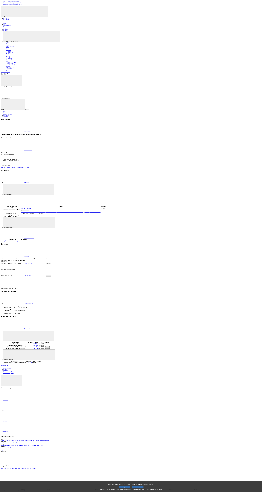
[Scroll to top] (11, 380)
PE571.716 (35, 343)
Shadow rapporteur (24, 210)
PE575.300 (35, 345)
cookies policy (149, 489)
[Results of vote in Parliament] (35, 286)
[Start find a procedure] (11, 80)
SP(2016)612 (29, 362)
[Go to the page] (35, 274)
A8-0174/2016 (28, 263)
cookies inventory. (159, 489)
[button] (21, 463)
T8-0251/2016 (28, 275)
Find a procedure (4, 73)
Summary (48, 263)
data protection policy (139, 489)
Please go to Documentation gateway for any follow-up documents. (15, 167)
